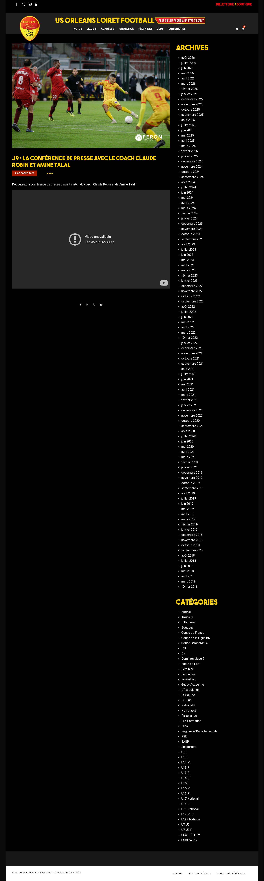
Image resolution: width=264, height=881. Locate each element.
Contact (177, 873)
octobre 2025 (190, 109)
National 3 (188, 705)
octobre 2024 (190, 172)
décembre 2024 (192, 161)
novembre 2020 (191, 415)
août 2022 (188, 306)
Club (160, 29)
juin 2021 (187, 379)
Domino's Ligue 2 (192, 658)
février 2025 (189, 151)
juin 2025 (187, 130)
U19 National (190, 809)
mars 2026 (188, 83)
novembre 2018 (191, 540)
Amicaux (187, 617)
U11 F (185, 757)
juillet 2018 (188, 561)
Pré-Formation (191, 721)
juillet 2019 (188, 498)
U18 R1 (186, 804)
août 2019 (188, 493)
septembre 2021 (192, 363)
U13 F (185, 767)
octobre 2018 (190, 545)
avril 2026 (187, 78)
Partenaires (189, 715)
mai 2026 (187, 73)
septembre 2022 (192, 301)
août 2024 (188, 182)
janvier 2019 (189, 529)
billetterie (225, 4)
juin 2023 (187, 255)
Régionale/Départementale (199, 731)
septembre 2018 (192, 550)
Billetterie (188, 622)
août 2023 (188, 244)
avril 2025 (187, 140)
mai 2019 (187, 509)
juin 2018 (187, 566)
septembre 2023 (192, 239)
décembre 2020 (192, 410)
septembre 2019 (192, 488)
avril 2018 (187, 576)
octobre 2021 (190, 358)
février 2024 (189, 213)
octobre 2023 (190, 234)
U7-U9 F (186, 830)
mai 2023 (187, 260)
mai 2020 (187, 446)
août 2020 (188, 431)
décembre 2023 (192, 223)
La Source (188, 695)
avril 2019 (187, 514)
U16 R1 (186, 793)
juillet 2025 (188, 125)
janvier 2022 (189, 343)
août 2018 (188, 555)
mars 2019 (188, 519)
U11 (184, 752)
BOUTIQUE (244, 4)
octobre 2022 (190, 296)
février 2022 (189, 338)
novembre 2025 (191, 104)
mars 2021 (188, 395)
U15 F (185, 783)
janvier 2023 (189, 280)
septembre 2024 (192, 177)
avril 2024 (187, 203)
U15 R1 (186, 788)
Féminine (187, 669)
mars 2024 (188, 208)
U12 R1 (186, 762)
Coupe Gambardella (194, 643)
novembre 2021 (191, 353)
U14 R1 (186, 778)
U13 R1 (186, 773)
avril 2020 (187, 452)
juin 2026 (187, 68)
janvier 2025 (189, 156)
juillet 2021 (188, 374)
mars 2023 (188, 270)
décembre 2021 (192, 348)
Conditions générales (231, 873)
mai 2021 (187, 384)
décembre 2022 (192, 286)
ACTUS (78, 29)
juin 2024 (187, 192)
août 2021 (188, 369)
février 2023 (189, 275)
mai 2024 (187, 198)
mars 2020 (188, 457)
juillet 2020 (188, 436)
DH (183, 653)
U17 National (190, 798)
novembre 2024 (191, 166)
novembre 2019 (191, 478)
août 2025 (188, 120)
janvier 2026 (189, 94)
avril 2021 (187, 389)
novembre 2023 (191, 229)
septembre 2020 (192, 426)
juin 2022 (187, 317)
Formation (188, 679)
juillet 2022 (188, 312)
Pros (184, 726)
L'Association (190, 690)
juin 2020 (187, 441)
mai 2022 (187, 322)
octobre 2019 (190, 483)
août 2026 (188, 57)
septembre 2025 (192, 115)
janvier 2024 (189, 218)
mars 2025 (188, 146)
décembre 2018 (192, 535)
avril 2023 (187, 265)
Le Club (186, 700)
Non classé (188, 710)
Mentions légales (200, 873)
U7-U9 (185, 824)
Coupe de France (192, 633)
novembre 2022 (191, 291)
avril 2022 (187, 327)
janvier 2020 (189, 467)
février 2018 (189, 586)
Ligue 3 (91, 29)
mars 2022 (188, 332)
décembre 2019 (192, 472)
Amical (186, 612)
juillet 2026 (188, 63)
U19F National (190, 819)
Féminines (145, 29)
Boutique (187, 627)
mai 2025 (187, 135)
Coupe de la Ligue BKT (196, 638)
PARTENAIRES (177, 29)
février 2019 (189, 524)
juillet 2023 (188, 249)
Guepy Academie (192, 684)
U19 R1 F (187, 814)
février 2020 (189, 462)
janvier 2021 (189, 405)
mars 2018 (188, 581)
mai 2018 (187, 571)
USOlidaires (189, 840)
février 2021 (189, 400)
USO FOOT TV (190, 835)
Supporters (188, 747)
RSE (184, 736)
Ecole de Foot (191, 664)
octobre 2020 (190, 421)
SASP (185, 741)
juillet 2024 (188, 187)
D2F (184, 648)
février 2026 (189, 89)
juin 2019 (187, 503)
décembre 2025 (192, 99)
